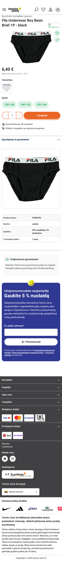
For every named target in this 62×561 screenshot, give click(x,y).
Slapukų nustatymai (5, 445)
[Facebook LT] (5, 459)
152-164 (41, 104)
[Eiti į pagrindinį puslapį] (14, 9)
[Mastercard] (18, 417)
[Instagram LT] (13, 459)
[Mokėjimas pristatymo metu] (40, 417)
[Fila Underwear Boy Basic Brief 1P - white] (6, 88)
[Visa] (7, 417)
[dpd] (7, 435)
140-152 (25, 104)
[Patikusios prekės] (43, 9)
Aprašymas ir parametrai (15, 139)
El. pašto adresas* (14, 325)
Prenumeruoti (33, 341)
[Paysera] (29, 417)
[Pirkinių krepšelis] (57, 9)
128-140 (9, 104)
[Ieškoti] (36, 9)
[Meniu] (4, 9)
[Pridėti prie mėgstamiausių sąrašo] (57, 33)
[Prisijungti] (50, 9)
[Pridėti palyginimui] (57, 40)
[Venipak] (18, 435)
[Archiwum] (54, 25)
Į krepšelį (42, 115)
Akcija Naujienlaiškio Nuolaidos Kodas (27, 353)
